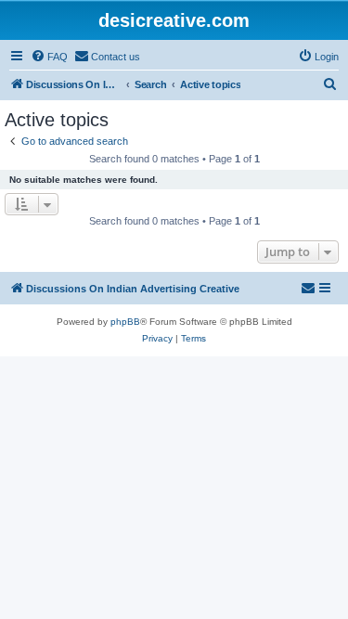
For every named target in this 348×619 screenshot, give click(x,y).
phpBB (125, 321)
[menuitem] (49, 56)
